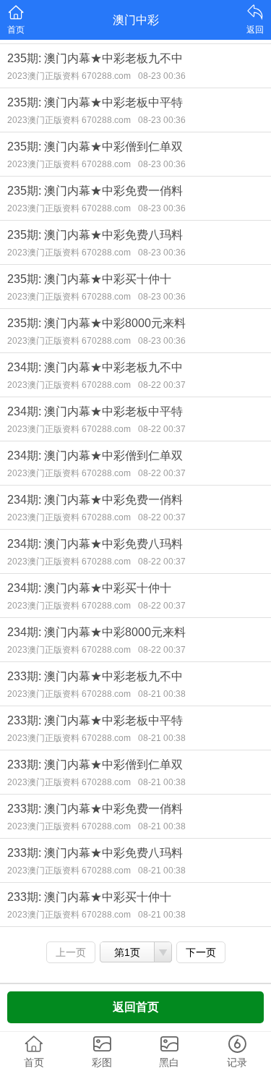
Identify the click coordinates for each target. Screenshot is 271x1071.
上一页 (71, 952)
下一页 (201, 952)
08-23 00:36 (162, 76)
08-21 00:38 (162, 694)
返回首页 (136, 1007)
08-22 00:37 (162, 385)
